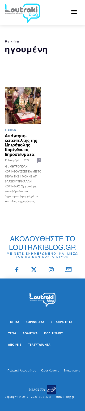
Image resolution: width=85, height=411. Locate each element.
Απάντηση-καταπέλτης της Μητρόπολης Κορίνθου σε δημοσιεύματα (21, 145)
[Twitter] (34, 270)
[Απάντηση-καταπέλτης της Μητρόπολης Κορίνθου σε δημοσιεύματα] (23, 105)
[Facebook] (16, 270)
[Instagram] (51, 270)
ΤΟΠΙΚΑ (10, 130)
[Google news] (68, 270)
